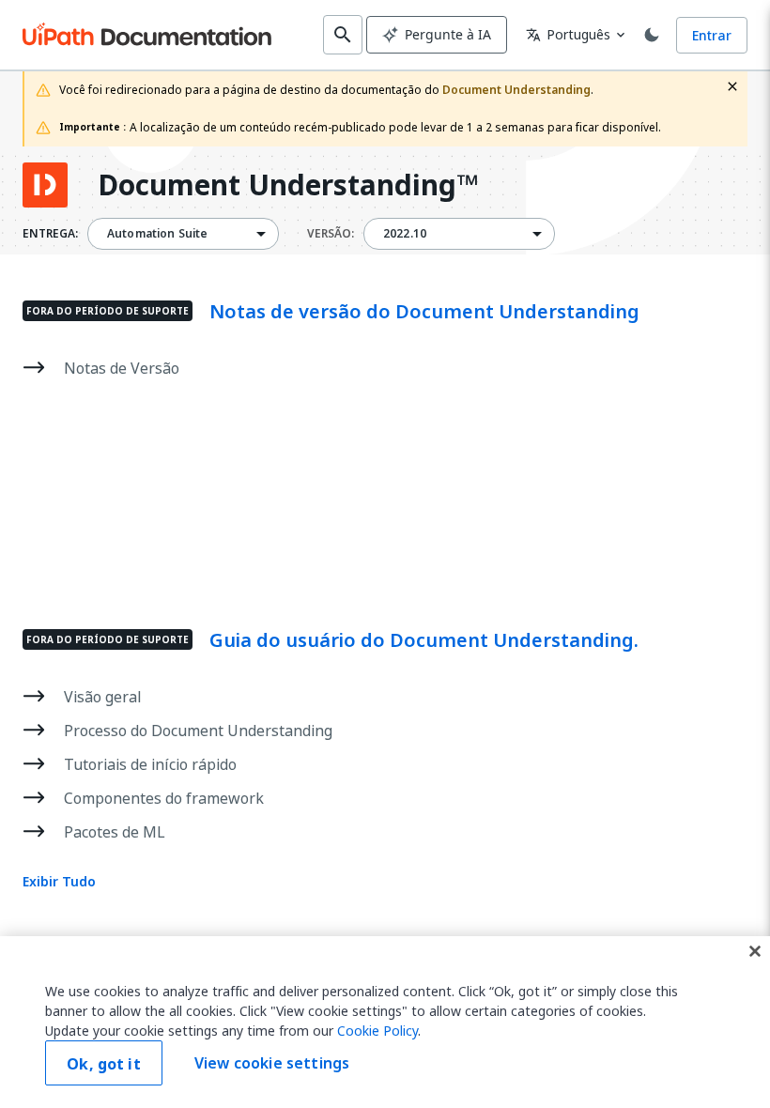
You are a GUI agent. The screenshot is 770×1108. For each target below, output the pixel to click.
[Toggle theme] (652, 35)
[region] (385, 1022)
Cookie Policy (377, 1030)
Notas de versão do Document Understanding (424, 311)
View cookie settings (271, 1063)
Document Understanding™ (288, 185)
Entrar (712, 35)
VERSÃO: (330, 233)
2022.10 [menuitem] (404, 233)
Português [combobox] (568, 34)
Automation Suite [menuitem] (157, 233)
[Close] (755, 951)
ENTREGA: (50, 233)
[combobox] (183, 234)
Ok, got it (104, 1064)
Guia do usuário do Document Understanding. (424, 640)
